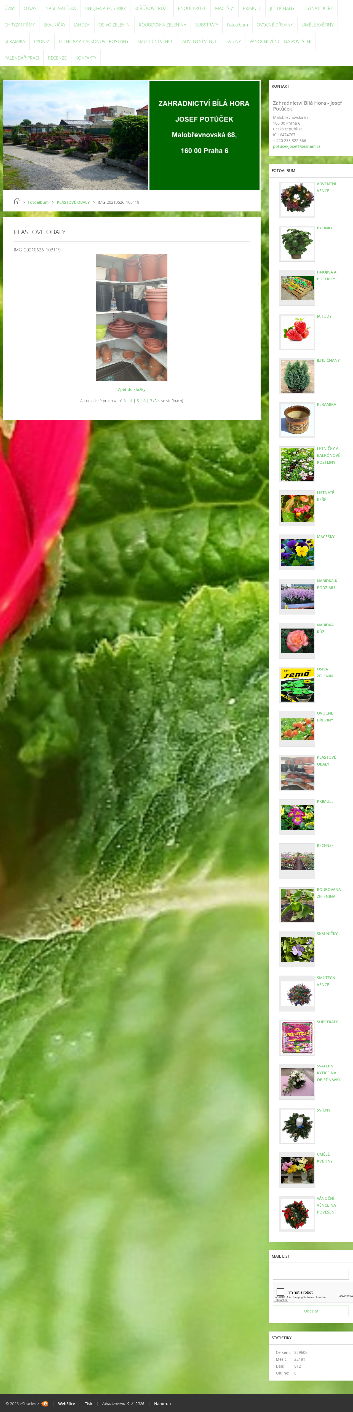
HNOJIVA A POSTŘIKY (105, 8)
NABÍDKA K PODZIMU (327, 584)
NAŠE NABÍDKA (61, 8)
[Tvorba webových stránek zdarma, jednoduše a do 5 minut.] (44, 1403)
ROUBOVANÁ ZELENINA (162, 25)
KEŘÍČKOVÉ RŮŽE (152, 8)
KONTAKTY (86, 58)
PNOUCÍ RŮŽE (192, 8)
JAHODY (82, 25)
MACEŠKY (224, 8)
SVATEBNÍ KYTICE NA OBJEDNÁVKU (329, 1072)
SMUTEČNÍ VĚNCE (155, 41)
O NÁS (30, 8)
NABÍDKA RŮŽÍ (325, 628)
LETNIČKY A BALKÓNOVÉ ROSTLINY (94, 41)
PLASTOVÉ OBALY (73, 202)
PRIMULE (252, 8)
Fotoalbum (237, 25)
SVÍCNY (233, 41)
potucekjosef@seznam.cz (296, 146)
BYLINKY (42, 41)
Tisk (88, 1403)
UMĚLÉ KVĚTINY (317, 25)
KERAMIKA (14, 41)
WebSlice (66, 1403)
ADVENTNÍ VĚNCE (200, 41)
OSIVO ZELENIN (114, 25)
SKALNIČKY (54, 25)
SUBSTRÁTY (206, 25)
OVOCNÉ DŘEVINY (275, 25)
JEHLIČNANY (282, 8)
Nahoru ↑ (163, 1403)
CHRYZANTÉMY (19, 25)
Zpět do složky (132, 389)
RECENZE (57, 58)
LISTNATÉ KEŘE (318, 8)
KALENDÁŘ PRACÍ (21, 58)
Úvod (9, 8)
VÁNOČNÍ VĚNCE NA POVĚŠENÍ (280, 41)
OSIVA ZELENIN (325, 672)
